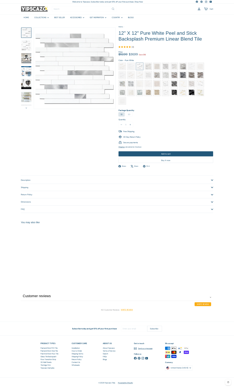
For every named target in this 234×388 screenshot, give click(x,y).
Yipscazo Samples (47, 368)
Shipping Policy (77, 356)
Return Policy (77, 359)
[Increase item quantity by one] (130, 124)
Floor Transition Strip (48, 359)
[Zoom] (74, 68)
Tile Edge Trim (45, 365)
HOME (26, 17)
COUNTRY (116, 17)
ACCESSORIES (76, 17)
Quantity (122, 119)
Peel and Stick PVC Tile (48, 348)
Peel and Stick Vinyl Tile (49, 351)
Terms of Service (109, 351)
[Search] (113, 9)
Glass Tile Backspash (48, 356)
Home (120, 27)
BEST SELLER (59, 17)
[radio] (122, 66)
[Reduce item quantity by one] (121, 124)
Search (105, 354)
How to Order (77, 351)
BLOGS (131, 17)
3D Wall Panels (45, 362)
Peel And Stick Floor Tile (49, 354)
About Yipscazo (109, 348)
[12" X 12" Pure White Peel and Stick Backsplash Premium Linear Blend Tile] (36, 252)
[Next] (26, 107)
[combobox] (84, 9)
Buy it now (165, 160)
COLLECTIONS (40, 17)
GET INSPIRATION (97, 17)
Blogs (105, 359)
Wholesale (75, 365)
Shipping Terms (77, 354)
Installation (76, 348)
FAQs (105, 356)
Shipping (121, 147)
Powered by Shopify (125, 383)
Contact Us (76, 362)
